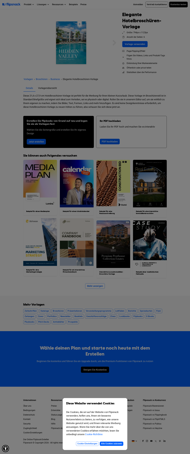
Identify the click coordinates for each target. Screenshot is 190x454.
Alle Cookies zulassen (111, 443)
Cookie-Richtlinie (93, 434)
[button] (5, 448)
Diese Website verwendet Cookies (90, 403)
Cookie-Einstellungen (87, 443)
